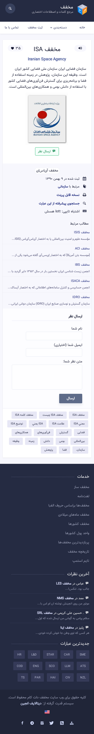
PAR (37, 677)
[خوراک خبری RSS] (62, 723)
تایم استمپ (80, 561)
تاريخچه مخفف (78, 552)
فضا (64, 450)
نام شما (76, 328)
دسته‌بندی (60, 27)
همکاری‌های (21, 432)
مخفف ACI (51, 251)
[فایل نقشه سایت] (72, 723)
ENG (36, 666)
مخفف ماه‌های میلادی (73, 515)
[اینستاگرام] (42, 723)
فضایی (81, 432)
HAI (52, 677)
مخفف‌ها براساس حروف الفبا (68, 505)
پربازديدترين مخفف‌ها (73, 542)
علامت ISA (58, 424)
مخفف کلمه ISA (24, 415)
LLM (67, 666)
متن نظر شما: (72, 361)
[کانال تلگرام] (32, 723)
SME (83, 654)
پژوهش (48, 450)
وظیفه (16, 441)
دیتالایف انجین (31, 703)
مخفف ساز (81, 487)
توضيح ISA (17, 424)
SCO (52, 666)
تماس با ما (12, 27)
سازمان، (80, 450)
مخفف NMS (65, 598)
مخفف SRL (45, 613)
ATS (83, 666)
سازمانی (63, 186)
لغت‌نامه (83, 496)
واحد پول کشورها (77, 533)
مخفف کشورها (78, 524)
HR (19, 654)
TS (23, 677)
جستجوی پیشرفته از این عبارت (59, 203)
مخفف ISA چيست (53, 415)
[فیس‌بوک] (22, 723)
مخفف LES (63, 583)
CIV (67, 677)
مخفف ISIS (51, 235)
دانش (47, 441)
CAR (67, 654)
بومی (62, 441)
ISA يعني (37, 424)
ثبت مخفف (35, 27)
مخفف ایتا (67, 627)
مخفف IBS (49, 268)
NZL (83, 677)
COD (20, 666)
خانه (82, 27)
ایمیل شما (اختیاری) (68, 345)
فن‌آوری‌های (43, 432)
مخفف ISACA (49, 284)
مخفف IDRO (49, 300)
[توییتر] (52, 723)
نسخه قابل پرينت (68, 195)
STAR (50, 654)
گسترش (63, 432)
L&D (34, 654)
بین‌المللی (79, 441)
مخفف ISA (78, 415)
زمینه (31, 441)
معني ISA (79, 424)
